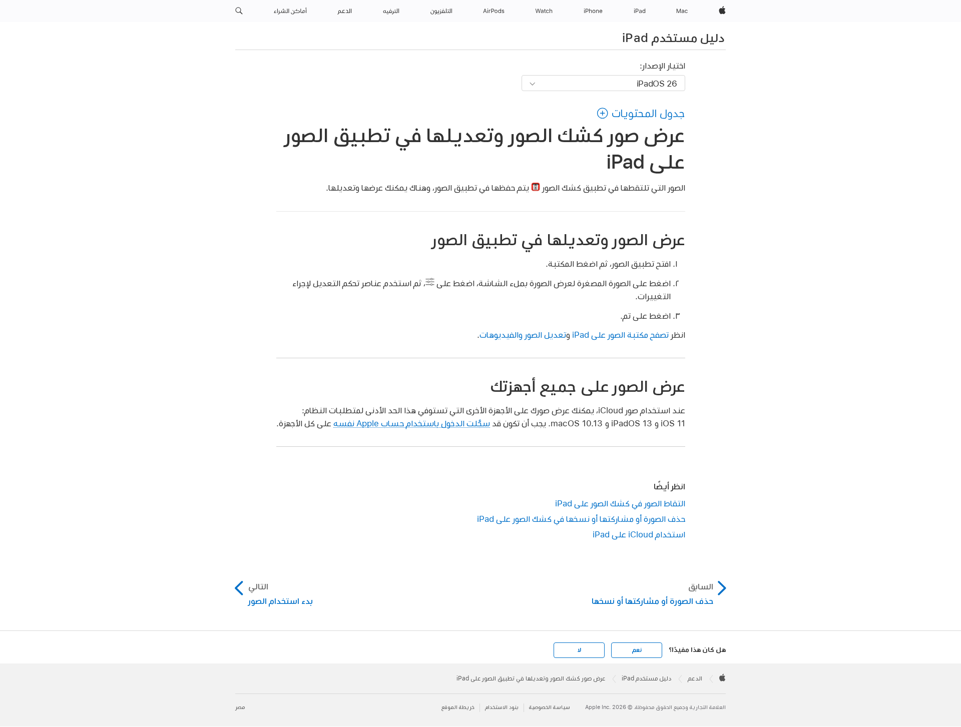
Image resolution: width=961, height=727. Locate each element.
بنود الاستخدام (502, 707)
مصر (240, 707)
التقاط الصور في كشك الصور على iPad (620, 503)
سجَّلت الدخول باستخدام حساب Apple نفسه (411, 423)
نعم (637, 650)
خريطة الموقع (457, 707)
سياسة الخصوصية (549, 707)
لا (579, 650)
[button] (239, 11)
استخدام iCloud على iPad (639, 534)
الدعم (695, 678)
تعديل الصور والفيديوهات (522, 334)
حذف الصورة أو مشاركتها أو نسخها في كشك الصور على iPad (581, 518)
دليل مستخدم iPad (673, 38)
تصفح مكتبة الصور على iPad (620, 334)
